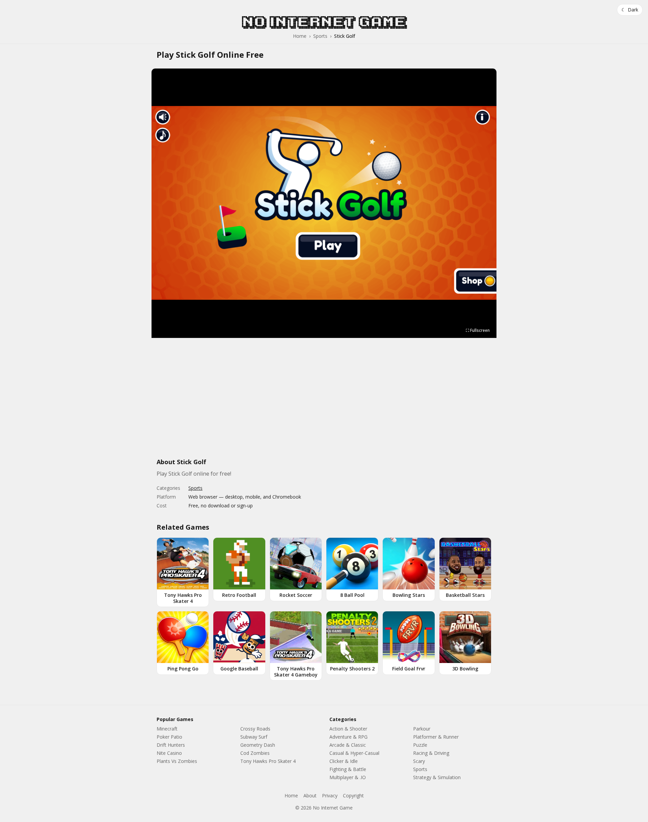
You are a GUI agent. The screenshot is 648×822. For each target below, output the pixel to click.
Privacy (330, 795)
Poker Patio (169, 737)
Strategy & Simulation (437, 777)
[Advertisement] (324, 401)
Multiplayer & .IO (347, 777)
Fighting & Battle (347, 769)
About (310, 795)
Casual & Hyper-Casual (354, 753)
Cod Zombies (255, 753)
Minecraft (167, 728)
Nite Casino (169, 753)
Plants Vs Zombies (177, 761)
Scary (419, 761)
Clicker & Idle (343, 761)
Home (299, 36)
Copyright (353, 795)
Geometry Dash (257, 745)
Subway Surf (253, 737)
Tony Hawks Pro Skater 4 (268, 761)
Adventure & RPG (348, 737)
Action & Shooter (348, 728)
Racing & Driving (431, 753)
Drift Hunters (171, 745)
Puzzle (420, 745)
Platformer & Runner (436, 737)
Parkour (421, 728)
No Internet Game (324, 22)
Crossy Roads (255, 728)
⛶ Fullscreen (478, 330)
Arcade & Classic (347, 745)
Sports (320, 36)
